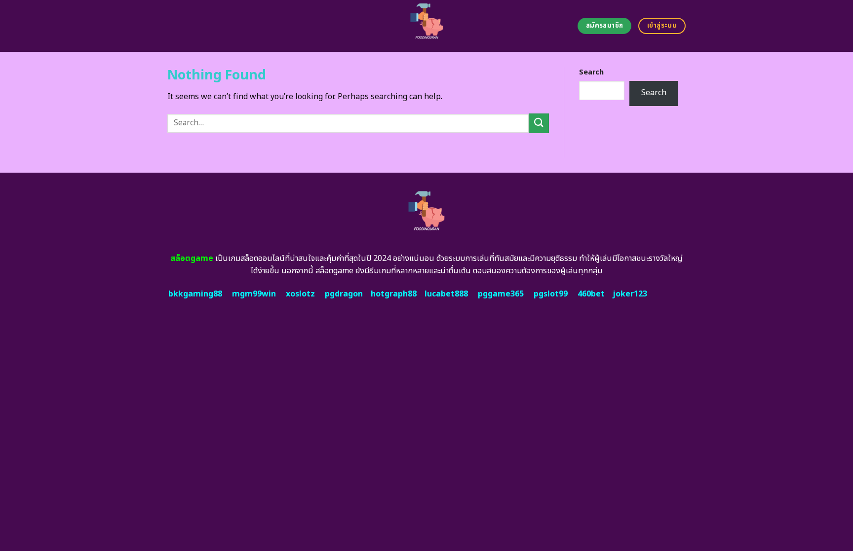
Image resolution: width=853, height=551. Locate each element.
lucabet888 (446, 294)
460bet (591, 294)
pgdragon (344, 294)
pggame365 (501, 294)
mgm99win (254, 294)
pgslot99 (551, 294)
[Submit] (538, 123)
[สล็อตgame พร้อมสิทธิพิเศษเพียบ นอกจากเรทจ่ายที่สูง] (427, 26)
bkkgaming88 (195, 294)
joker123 (630, 294)
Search (591, 72)
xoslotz (300, 294)
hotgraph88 (394, 294)
